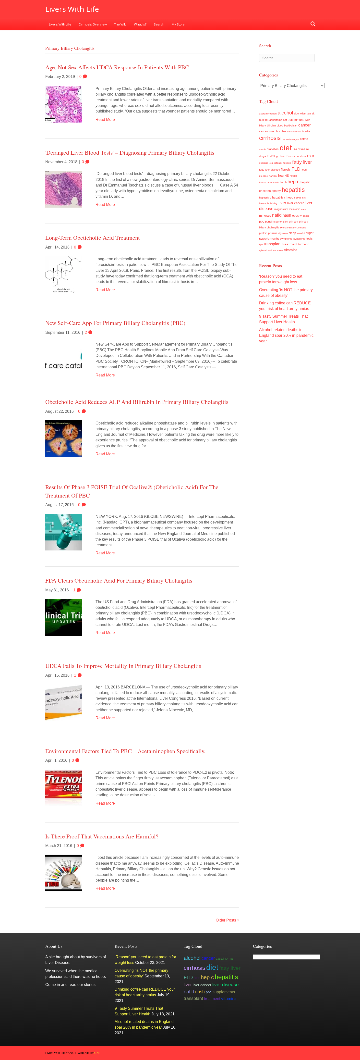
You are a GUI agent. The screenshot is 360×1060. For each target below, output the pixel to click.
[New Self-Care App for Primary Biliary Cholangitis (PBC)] (63, 355)
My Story (178, 24)
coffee (304, 138)
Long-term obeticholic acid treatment (92, 237)
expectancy (275, 163)
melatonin (294, 209)
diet (286, 148)
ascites (263, 120)
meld (304, 209)
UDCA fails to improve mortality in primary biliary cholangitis (123, 666)
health (293, 175)
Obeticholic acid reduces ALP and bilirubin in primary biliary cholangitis (136, 402)
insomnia (264, 203)
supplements (269, 238)
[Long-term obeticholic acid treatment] (63, 274)
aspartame (275, 119)
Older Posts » (227, 920)
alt (313, 113)
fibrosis (285, 169)
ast (285, 119)
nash (287, 215)
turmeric (303, 244)
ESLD (310, 156)
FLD (295, 169)
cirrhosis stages (290, 139)
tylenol (262, 250)
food (304, 169)
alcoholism (300, 113)
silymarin (283, 233)
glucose (263, 176)
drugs (262, 156)
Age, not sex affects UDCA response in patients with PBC (117, 67)
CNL (97, 1053)
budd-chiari (290, 125)
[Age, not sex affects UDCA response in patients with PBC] (63, 104)
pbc (261, 221)
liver (282, 202)
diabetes (273, 149)
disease (303, 149)
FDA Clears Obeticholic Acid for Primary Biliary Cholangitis (118, 580)
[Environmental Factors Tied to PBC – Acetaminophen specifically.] (63, 788)
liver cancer (295, 203)
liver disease (225, 984)
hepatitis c (279, 197)
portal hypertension (276, 221)
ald (309, 113)
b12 (307, 120)
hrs (304, 197)
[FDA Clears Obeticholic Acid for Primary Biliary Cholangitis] (63, 617)
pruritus (272, 233)
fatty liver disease (269, 169)
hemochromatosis (269, 182)
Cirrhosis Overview (93, 24)
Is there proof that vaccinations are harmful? (101, 836)
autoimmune (296, 119)
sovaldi (301, 233)
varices (271, 250)
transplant (272, 244)
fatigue (287, 163)
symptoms (286, 238)
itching (273, 203)
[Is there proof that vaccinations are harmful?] (63, 873)
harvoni (273, 176)
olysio (306, 215)
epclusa (301, 156)
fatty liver (302, 162)
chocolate (280, 131)
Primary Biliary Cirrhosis (293, 227)
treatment (289, 244)
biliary (262, 125)
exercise (263, 163)
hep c (294, 181)
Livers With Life (60, 24)
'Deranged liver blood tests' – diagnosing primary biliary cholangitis (129, 152)
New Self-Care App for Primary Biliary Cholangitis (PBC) (115, 323)
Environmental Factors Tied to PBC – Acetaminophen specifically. (125, 751)
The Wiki (120, 24)
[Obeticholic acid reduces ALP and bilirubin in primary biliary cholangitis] (63, 438)
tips (261, 244)
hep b (283, 182)
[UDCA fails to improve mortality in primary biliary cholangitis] (63, 702)
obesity (297, 215)
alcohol (285, 112)
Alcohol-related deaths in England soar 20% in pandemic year (286, 335)
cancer (304, 125)
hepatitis (293, 189)
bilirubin (271, 125)
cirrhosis (270, 138)
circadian (305, 131)
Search (159, 24)
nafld (277, 215)
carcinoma (266, 131)
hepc (290, 197)
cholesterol (293, 131)
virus (280, 250)
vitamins (291, 250)
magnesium (281, 209)
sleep (292, 233)
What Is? (140, 24)
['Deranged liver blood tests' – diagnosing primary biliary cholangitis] (63, 189)
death (262, 149)
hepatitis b (265, 197)
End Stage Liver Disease (281, 156)
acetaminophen (268, 113)
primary (293, 221)
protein (263, 233)
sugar (309, 233)
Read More (105, 119)
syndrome (299, 238)
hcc (281, 175)
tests (309, 238)
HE (287, 175)
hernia (297, 197)
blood (280, 125)
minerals (265, 215)
